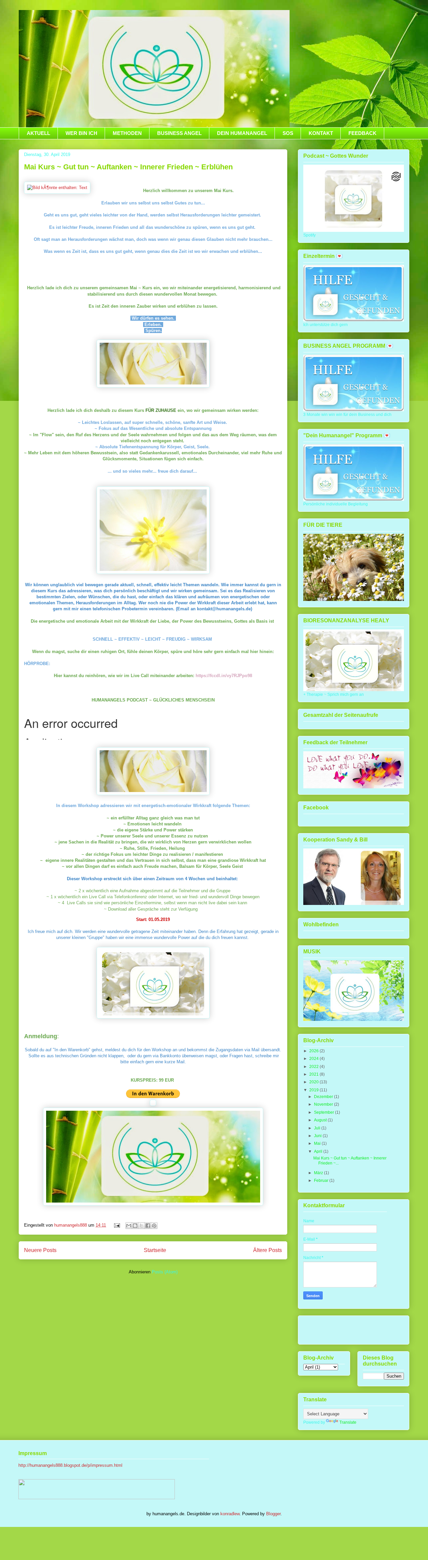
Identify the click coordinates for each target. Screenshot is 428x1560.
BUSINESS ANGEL (179, 133)
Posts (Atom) (165, 1271)
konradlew (229, 1513)
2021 (314, 1074)
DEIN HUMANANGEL (242, 133)
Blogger (273, 1513)
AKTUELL (38, 133)
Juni (318, 1135)
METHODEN (127, 133)
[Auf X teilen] (141, 1225)
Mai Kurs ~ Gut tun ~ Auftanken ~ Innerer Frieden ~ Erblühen (128, 167)
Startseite (155, 1250)
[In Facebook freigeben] (147, 1225)
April (318, 1151)
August (321, 1120)
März (319, 1173)
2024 (314, 1058)
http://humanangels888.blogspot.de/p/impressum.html (70, 1465)
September (324, 1112)
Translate (347, 1422)
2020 (314, 1082)
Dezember (324, 1096)
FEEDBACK (362, 133)
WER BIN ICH (81, 133)
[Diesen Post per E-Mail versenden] (128, 1225)
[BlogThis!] (135, 1225)
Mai (318, 1143)
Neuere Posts (40, 1250)
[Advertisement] (342, 1328)
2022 (314, 1066)
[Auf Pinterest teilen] (154, 1225)
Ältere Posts (267, 1250)
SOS (288, 133)
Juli (317, 1128)
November (324, 1104)
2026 (314, 1051)
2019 (314, 1090)
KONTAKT (321, 133)
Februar (321, 1180)
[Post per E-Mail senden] (116, 1225)
